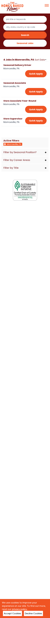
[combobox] (25, 19)
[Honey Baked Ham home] (12, 7)
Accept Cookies (12, 613)
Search (25, 35)
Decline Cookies (33, 613)
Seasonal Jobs (25, 43)
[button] (24, 152)
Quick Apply (36, 73)
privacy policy (20, 609)
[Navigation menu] (47, 5)
